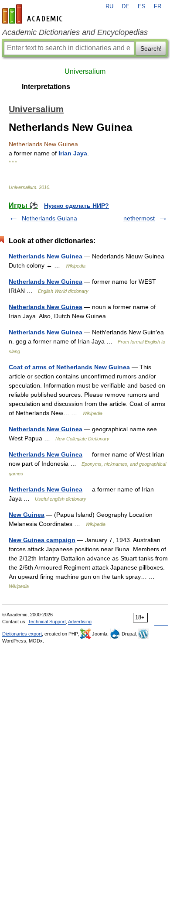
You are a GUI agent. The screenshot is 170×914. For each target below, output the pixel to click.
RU (109, 6)
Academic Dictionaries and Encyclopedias (75, 32)
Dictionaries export (22, 633)
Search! (151, 48)
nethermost (139, 218)
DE (125, 6)
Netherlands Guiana (49, 218)
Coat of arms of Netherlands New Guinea (69, 367)
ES (142, 6)
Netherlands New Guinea (45, 256)
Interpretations (46, 86)
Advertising (80, 621)
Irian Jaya (72, 153)
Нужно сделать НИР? (76, 205)
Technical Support (47, 621)
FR (157, 6)
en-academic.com (33, 14)
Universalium (85, 71)
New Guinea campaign (42, 539)
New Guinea (26, 514)
